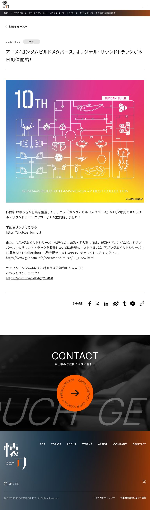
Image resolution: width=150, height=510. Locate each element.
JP (10, 483)
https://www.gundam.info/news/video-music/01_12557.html (50, 257)
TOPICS (18, 13)
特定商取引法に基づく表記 (133, 497)
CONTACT (139, 444)
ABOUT (71, 444)
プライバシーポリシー (104, 497)
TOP (6, 13)
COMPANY (120, 444)
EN (17, 483)
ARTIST (102, 444)
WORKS (87, 444)
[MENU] (144, 5)
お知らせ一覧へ (18, 26)
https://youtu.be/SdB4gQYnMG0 (29, 278)
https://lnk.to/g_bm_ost (23, 232)
